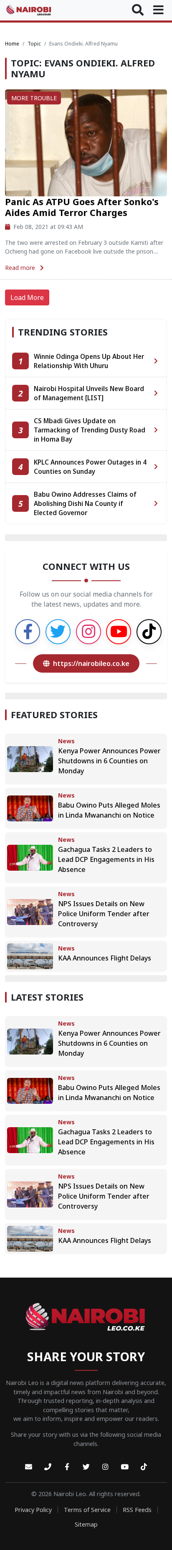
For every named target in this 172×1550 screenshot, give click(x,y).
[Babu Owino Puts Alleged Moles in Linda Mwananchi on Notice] (30, 808)
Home (12, 43)
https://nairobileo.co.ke (91, 663)
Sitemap (86, 1524)
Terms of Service (87, 1510)
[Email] (28, 1467)
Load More (27, 297)
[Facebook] (67, 1467)
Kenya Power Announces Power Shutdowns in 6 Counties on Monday (109, 760)
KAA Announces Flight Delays (104, 958)
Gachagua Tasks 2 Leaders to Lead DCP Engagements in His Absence (106, 859)
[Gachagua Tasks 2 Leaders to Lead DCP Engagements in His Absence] (30, 857)
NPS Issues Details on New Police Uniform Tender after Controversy (103, 913)
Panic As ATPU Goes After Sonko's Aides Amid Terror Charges (82, 207)
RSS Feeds (137, 1510)
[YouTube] (124, 1467)
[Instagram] (105, 1467)
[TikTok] (143, 1467)
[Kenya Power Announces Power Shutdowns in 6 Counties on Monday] (30, 758)
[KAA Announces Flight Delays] (30, 955)
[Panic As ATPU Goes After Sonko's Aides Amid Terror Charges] (86, 142)
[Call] (47, 1467)
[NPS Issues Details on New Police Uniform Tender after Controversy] (30, 911)
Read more (21, 268)
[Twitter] (86, 1467)
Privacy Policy (33, 1510)
